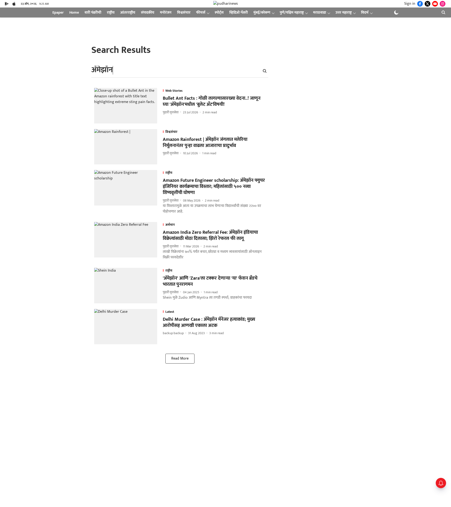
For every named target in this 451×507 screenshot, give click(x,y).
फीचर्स (200, 12)
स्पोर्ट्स (219, 12)
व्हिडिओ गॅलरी (238, 12)
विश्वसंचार (184, 12)
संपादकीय (147, 12)
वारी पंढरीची (93, 12)
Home (74, 12)
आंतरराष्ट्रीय (127, 12)
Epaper (58, 12)
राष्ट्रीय (111, 12)
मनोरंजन (165, 12)
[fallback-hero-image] (128, 105)
